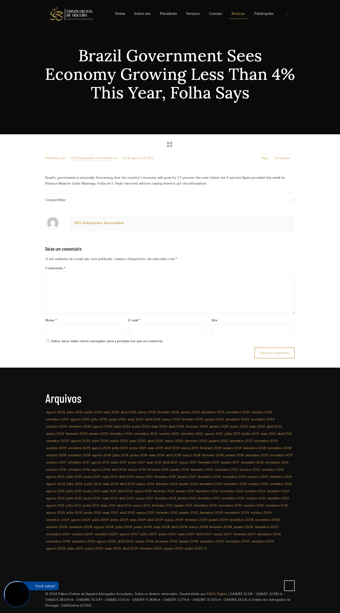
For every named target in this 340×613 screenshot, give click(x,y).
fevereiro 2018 (213, 455)
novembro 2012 (232, 491)
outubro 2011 (256, 498)
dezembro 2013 (210, 484)
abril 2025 (153, 419)
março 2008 (198, 527)
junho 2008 (143, 527)
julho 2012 (74, 498)
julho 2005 (75, 548)
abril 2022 (274, 426)
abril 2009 (155, 519)
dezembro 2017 (256, 455)
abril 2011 (124, 505)
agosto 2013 (55, 491)
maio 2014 (110, 484)
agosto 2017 (100, 462)
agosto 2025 (80, 419)
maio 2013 (109, 491)
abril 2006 (126, 541)
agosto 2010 (55, 512)
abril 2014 (127, 484)
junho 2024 (141, 426)
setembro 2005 (263, 541)
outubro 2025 (261, 412)
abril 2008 (179, 527)
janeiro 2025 (214, 419)
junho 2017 (136, 462)
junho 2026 (93, 412)
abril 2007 (204, 534)
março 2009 (174, 519)
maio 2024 (159, 426)
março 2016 (137, 469)
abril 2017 (170, 462)
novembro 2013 (235, 484)
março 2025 (171, 419)
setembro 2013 (281, 484)
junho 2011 (91, 505)
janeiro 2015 (186, 476)
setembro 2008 (81, 527)
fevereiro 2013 (163, 491)
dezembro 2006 (269, 534)
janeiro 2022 (98, 433)
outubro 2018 (56, 455)
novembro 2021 (146, 433)
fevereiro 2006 (166, 541)
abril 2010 (127, 512)
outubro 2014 (257, 476)
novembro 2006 (58, 541)
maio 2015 (109, 476)
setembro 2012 (278, 491)
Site (214, 320)
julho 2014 (74, 484)
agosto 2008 (104, 527)
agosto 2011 (55, 505)
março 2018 (191, 455)
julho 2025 (99, 419)
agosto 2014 (55, 484)
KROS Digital (217, 594)
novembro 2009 (237, 512)
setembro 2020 (57, 441)
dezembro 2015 (201, 469)
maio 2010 (110, 512)
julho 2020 (100, 441)
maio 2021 (268, 433)
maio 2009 (138, 519)
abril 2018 (173, 455)
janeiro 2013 (185, 491)
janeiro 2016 (179, 469)
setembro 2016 (79, 469)
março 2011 (141, 505)
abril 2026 (128, 412)
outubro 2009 (261, 512)
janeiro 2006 (189, 541)
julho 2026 (75, 412)
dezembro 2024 (237, 419)
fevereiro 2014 (167, 484)
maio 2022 (257, 426)
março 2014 (145, 484)
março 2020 (174, 441)
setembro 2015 (272, 469)
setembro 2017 (79, 462)
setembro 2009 (57, 519)
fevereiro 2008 (220, 527)
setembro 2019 (79, 448)
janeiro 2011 (183, 505)
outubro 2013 (258, 484)
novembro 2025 (238, 412)
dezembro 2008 (242, 519)
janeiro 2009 (218, 519)
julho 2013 (74, 491)
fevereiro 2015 (165, 476)
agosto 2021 (213, 433)
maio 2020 (138, 441)
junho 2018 (138, 455)
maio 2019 (155, 448)
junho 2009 (119, 519)
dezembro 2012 (207, 491)
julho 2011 (73, 505)
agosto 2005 (56, 548)
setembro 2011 (278, 498)
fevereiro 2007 (244, 534)
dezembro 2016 (252, 462)
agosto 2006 (106, 541)
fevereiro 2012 (165, 498)
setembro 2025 (57, 419)
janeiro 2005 (173, 548)
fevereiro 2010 (167, 512)
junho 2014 (92, 484)
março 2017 (188, 462)
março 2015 (144, 476)
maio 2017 (154, 462)
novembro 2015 (226, 469)
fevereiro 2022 (77, 433)
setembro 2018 (79, 455)
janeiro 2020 (218, 441)
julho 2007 (148, 534)
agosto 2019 (101, 448)
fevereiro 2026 (168, 412)
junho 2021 (250, 433)
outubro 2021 (169, 433)
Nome (51, 320)
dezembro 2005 (212, 541)
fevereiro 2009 (196, 519)
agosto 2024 (102, 426)
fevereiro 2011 (162, 505)
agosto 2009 (80, 519)
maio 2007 (186, 534)
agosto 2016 (101, 469)
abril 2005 (131, 548)
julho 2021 (233, 433)
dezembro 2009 (211, 512)
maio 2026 (111, 412)
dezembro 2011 (209, 498)
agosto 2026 (55, 412)
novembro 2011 (232, 498)
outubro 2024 (56, 426)
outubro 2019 (56, 448)
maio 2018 (156, 455)
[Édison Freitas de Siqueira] (71, 14)
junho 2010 (92, 512)
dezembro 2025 (213, 412)
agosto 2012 (55, 498)
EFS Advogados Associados (92, 158)
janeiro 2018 (234, 455)
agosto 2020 (80, 441)
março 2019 (190, 448)
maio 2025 (136, 419)
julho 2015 (74, 476)
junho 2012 (92, 498)
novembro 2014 (234, 476)
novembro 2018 (279, 448)
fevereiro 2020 (196, 441)
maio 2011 (108, 505)
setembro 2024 (80, 426)
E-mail (134, 320)
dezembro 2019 (241, 441)
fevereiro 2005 (151, 548)
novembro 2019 (266, 441)
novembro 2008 (267, 519)
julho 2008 (123, 527)
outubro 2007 (82, 534)
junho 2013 (91, 491)
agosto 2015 (55, 476)
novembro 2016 (277, 462)
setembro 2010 (277, 505)
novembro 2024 (262, 419)
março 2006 (144, 541)
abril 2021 (284, 433)
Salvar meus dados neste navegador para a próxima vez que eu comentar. (107, 341)
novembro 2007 (58, 534)
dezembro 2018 (254, 448)
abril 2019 (171, 448)
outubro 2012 (255, 491)
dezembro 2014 (209, 476)
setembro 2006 (83, 541)
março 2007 (222, 534)
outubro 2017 (56, 462)
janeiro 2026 (190, 412)
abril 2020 (155, 441)
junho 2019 (137, 448)
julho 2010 (74, 512)
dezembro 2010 (205, 505)
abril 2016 (119, 469)
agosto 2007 (129, 534)
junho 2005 (94, 548)
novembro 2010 (230, 505)
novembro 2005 (237, 541)
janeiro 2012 (186, 498)
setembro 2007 (106, 534)
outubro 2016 (56, 469)
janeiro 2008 (243, 527)
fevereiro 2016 (158, 469)
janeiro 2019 (232, 448)
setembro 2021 (192, 433)
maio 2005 (113, 548)
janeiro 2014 (188, 484)
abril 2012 (126, 498)
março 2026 (147, 412)
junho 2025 (117, 419)
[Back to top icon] (289, 585)
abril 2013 (125, 491)
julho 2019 (120, 448)
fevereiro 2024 (197, 426)
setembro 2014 (280, 476)
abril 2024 (176, 426)
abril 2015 (126, 476)
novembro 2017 (281, 455)
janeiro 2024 (219, 426)
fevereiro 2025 (193, 419)
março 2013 (143, 491)
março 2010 (145, 512)
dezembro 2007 (266, 527)
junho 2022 (239, 426)
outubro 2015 (250, 469)
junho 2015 (92, 476)
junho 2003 (194, 548)
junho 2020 (119, 441)
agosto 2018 (101, 455)
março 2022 (55, 433)
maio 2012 (109, 498)
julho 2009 (100, 519)
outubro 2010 (254, 505)
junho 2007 (168, 534)
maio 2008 (161, 527)
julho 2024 (122, 426)
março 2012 (144, 498)
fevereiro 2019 (211, 448)
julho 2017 (119, 462)
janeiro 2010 (188, 512)
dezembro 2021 (121, 433)
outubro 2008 (57, 527)
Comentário (55, 268)
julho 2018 (120, 455)
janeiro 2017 (230, 462)
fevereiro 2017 (208, 462)
